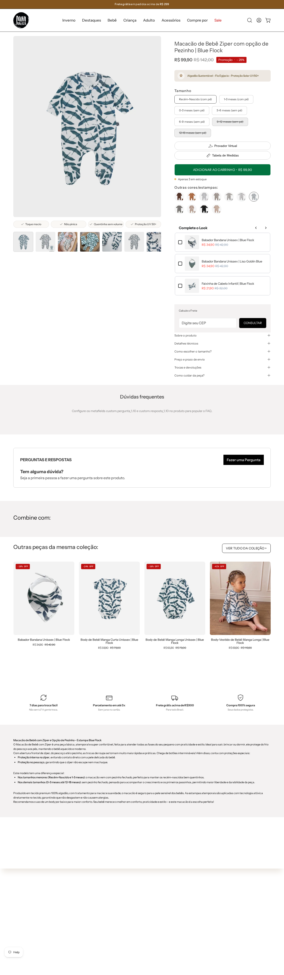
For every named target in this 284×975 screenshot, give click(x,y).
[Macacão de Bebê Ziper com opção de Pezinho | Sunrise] (192, 197)
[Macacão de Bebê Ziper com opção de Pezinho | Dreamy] (179, 209)
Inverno (85, 902)
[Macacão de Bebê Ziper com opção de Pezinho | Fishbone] (204, 209)
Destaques (88, 909)
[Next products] (266, 228)
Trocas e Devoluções (148, 921)
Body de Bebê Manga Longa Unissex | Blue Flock (175, 641)
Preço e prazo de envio (189, 359)
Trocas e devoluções (187, 367)
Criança (85, 922)
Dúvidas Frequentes (148, 894)
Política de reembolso (148, 934)
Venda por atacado (147, 947)
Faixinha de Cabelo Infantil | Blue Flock (228, 284)
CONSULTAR (253, 323)
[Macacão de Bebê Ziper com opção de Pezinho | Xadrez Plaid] (216, 197)
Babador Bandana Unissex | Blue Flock (228, 240)
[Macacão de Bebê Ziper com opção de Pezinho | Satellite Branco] (241, 197)
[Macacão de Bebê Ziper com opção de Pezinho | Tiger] (216, 209)
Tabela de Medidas (225, 155)
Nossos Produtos (145, 907)
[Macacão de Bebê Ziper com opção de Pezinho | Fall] (192, 209)
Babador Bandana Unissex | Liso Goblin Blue (232, 261)
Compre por (88, 942)
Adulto (84, 929)
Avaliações (141, 940)
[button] (91, 20)
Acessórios (88, 935)
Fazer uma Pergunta (243, 460)
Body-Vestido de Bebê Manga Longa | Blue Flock (240, 641)
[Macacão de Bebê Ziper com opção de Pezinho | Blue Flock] (23, 242)
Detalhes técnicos (186, 343)
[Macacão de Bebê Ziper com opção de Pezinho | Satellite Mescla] (229, 197)
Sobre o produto (185, 335)
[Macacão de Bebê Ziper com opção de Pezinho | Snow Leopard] (204, 197)
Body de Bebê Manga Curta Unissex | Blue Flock (109, 641)
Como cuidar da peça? (189, 375)
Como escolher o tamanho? (192, 351)
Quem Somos (143, 901)
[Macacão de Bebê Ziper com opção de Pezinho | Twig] (179, 197)
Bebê (83, 915)
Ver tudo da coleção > (246, 548)
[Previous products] (256, 228)
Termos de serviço (146, 927)
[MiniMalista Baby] (21, 20)
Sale (83, 948)
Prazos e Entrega (145, 914)
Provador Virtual (225, 146)
